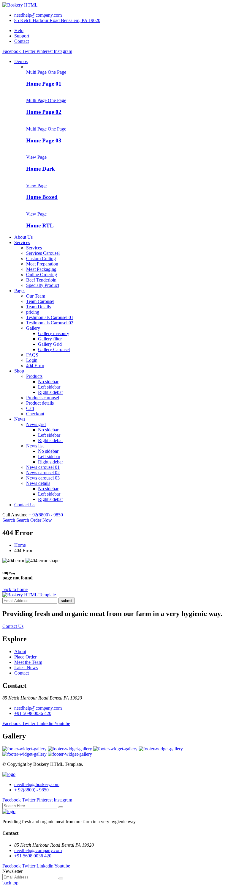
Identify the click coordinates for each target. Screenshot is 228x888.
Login (31, 360)
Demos (21, 61)
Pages (19, 290)
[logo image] (8, 774)
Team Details (38, 306)
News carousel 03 (43, 477)
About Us (23, 237)
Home (20, 545)
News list (35, 445)
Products (34, 376)
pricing (32, 312)
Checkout (35, 413)
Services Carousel (43, 253)
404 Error (35, 365)
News (19, 419)
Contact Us (24, 504)
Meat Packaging (41, 269)
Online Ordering (41, 274)
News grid (36, 424)
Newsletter (12, 871)
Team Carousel (40, 301)
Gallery (33, 328)
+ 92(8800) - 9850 (45, 514)
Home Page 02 (43, 112)
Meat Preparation (42, 263)
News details (38, 483)
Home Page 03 (43, 140)
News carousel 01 (43, 467)
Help (18, 30)
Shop (19, 370)
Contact (21, 41)
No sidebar (48, 381)
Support (21, 35)
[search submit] (60, 807)
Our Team (35, 295)
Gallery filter (50, 338)
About (20, 651)
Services (22, 242)
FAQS (32, 354)
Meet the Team (28, 662)
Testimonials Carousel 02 (49, 322)
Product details (40, 403)
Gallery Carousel (54, 349)
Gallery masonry (53, 333)
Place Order (25, 656)
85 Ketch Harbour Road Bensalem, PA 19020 (57, 20)
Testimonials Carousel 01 (49, 317)
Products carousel (42, 397)
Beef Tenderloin (41, 279)
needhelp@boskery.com (36, 784)
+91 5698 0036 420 (32, 713)
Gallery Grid (50, 344)
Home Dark (40, 169)
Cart (30, 408)
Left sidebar (49, 386)
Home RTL (40, 225)
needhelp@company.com (38, 15)
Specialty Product (42, 285)
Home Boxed (42, 197)
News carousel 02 (43, 472)
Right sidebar (50, 392)
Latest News (26, 667)
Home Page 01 (43, 84)
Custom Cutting (41, 258)
